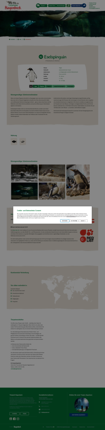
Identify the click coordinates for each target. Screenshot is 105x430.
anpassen (83, 220)
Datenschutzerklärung (71, 216)
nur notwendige (74, 220)
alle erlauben (64, 220)
